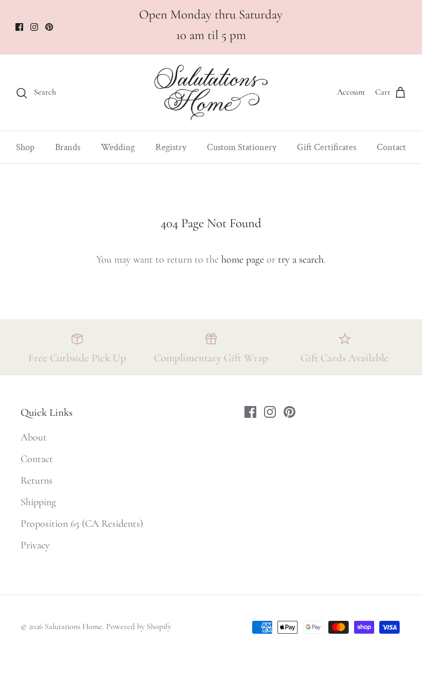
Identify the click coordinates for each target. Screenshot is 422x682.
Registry (170, 147)
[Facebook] (19, 27)
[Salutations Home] (211, 93)
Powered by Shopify (138, 626)
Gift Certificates (326, 147)
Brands (67, 147)
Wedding (118, 147)
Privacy (35, 545)
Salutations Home (73, 626)
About (34, 437)
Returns (36, 480)
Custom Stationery (241, 147)
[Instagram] (34, 27)
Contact (391, 147)
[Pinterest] (49, 27)
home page (242, 259)
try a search (301, 259)
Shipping (38, 502)
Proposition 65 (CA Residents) (82, 524)
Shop (25, 147)
